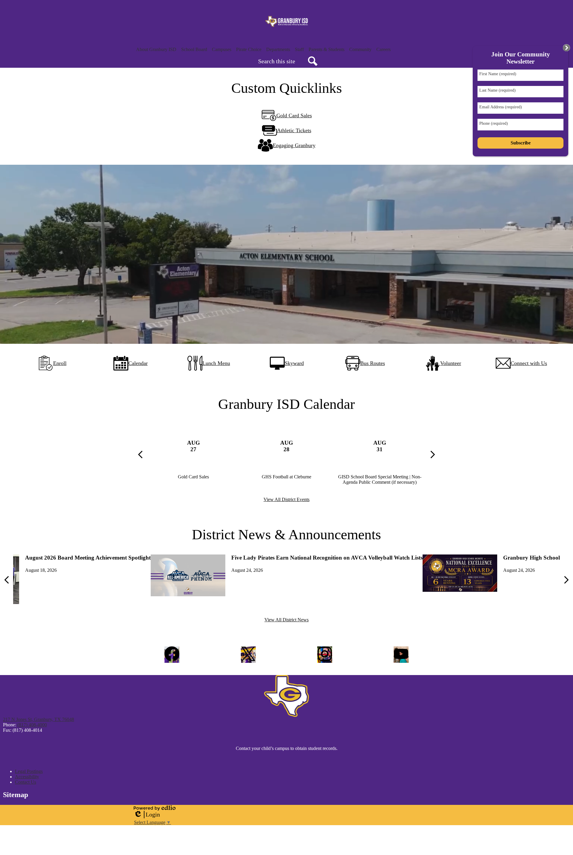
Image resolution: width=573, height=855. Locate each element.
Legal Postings (29, 771)
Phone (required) (493, 123)
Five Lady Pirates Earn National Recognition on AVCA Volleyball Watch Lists (327, 557)
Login (147, 814)
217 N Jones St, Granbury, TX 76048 (38, 719)
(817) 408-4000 (32, 724)
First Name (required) (497, 74)
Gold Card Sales (193, 476)
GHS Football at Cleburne (286, 476)
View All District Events (286, 499)
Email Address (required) (500, 107)
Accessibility (27, 776)
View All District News (286, 619)
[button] (156, 49)
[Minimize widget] (566, 47)
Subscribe (521, 142)
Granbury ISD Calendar (286, 404)
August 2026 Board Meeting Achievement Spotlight (88, 557)
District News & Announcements (286, 534)
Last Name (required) (497, 90)
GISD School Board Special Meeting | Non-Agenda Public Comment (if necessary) (379, 479)
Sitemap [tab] (15, 795)
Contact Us (25, 782)
